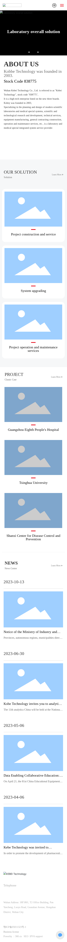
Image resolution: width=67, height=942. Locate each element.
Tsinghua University (33, 483)
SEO (26, 936)
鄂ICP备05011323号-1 (14, 927)
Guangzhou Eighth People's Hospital (33, 430)
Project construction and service (33, 211)
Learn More (57, 174)
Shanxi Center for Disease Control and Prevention (33, 537)
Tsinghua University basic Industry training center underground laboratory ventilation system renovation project (33, 463)
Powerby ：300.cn (12, 936)
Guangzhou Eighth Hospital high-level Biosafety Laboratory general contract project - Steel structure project (33, 410)
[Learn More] (19, 141)
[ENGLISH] (54, 4)
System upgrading (33, 267)
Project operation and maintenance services (33, 349)
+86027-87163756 (25, 893)
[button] (29, 52)
